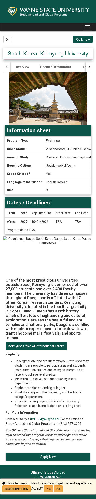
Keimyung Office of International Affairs (36, 346)
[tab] (22, 67)
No (58, 489)
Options (82, 39)
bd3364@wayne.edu (45, 419)
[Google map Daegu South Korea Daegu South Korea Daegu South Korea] (48, 255)
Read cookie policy (16, 489)
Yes (48, 489)
